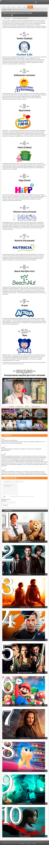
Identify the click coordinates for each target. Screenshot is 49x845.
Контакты (28, 843)
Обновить (4, 500)
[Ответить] (24, 444)
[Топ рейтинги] (4, 1)
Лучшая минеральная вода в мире (20, 18)
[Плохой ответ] (4, 437)
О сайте (34, 843)
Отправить (5, 505)
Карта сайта (22, 843)
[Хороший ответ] (2, 437)
